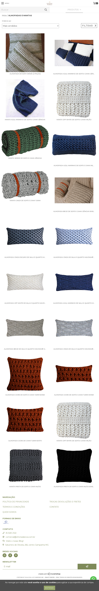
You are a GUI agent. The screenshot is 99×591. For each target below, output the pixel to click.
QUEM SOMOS (9, 512)
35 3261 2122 (11, 533)
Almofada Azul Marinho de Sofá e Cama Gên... (74, 74)
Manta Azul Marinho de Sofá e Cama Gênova (25, 120)
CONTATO (54, 507)
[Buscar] (45, 10)
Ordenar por (6, 21)
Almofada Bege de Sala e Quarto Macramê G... (25, 349)
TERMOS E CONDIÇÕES (14, 507)
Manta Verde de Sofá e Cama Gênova (25, 158)
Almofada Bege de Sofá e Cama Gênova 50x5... (74, 211)
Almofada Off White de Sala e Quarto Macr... (25, 303)
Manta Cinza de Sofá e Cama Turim (25, 200)
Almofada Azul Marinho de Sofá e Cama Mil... (74, 165)
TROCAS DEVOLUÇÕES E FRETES (65, 502)
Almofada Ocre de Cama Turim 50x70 (25, 441)
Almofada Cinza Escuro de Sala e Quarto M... (25, 257)
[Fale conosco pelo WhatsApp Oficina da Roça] (93, 579)
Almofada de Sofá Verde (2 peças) (25, 74)
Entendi (49, 588)
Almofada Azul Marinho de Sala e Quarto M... (74, 303)
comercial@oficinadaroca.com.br (20, 537)
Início (4, 15)
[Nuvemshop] (49, 575)
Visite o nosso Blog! (14, 541)
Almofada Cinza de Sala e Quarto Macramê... (73, 257)
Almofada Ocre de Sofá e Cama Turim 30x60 (74, 395)
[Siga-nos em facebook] (10, 555)
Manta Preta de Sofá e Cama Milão (25, 487)
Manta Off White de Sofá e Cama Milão (74, 120)
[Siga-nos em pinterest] (16, 555)
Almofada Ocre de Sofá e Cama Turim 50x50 (25, 395)
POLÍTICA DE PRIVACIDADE (16, 502)
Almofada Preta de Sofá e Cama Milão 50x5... (74, 487)
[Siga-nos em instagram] (4, 555)
